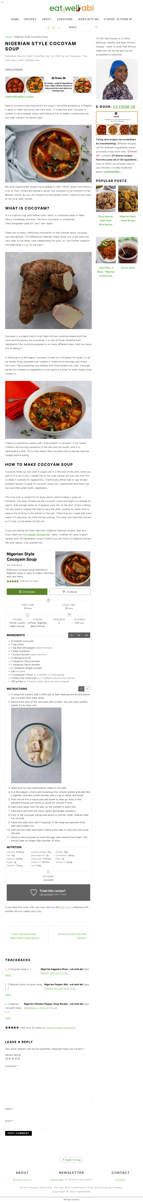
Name (9, 1108)
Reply (8, 975)
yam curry (66, 907)
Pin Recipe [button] (71, 591)
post (26, 244)
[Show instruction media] (81, 688)
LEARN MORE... (112, 171)
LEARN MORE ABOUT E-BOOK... (20, 96)
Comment (11, 1066)
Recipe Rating (13, 1054)
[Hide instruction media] (87, 688)
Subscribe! (57, 1179)
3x (86, 635)
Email (9, 1120)
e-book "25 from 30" (38, 534)
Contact (120, 1179)
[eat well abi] (71, 11)
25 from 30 (124, 106)
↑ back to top (71, 1159)
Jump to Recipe (14, 69)
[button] (8, 581)
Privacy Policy (22, 1179)
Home (8, 36)
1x (72, 635)
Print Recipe (28, 591)
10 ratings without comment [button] (58, 1027)
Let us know (46, 894)
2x (79, 635)
